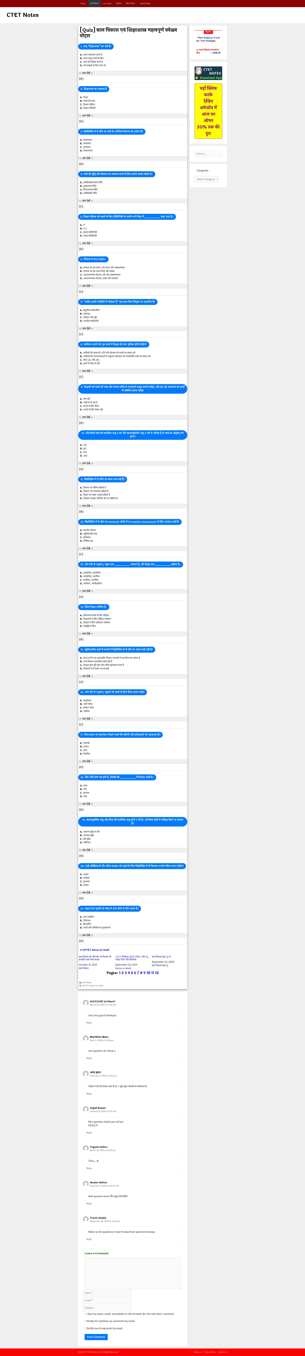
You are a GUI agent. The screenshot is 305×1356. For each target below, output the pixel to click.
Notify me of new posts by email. (105, 1328)
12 (157, 973)
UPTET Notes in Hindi (96, 950)
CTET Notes (23, 15)
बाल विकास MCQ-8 (161, 956)
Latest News (145, 3)
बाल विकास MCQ (160, 965)
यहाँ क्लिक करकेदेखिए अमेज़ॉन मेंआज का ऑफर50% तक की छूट (208, 111)
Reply (89, 1022)
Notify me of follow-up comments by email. (111, 1321)
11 (152, 973)
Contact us (222, 1352)
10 (148, 973)
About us (197, 1352)
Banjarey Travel (211, 37)
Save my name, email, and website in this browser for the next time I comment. (131, 1314)
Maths (118, 3)
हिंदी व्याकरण (130, 3)
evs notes (107, 3)
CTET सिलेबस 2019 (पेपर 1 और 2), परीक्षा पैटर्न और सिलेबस (132, 958)
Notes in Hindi (123, 968)
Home (83, 3)
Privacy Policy (210, 1352)
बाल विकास (94, 3)
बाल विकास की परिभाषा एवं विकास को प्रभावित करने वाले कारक (95, 958)
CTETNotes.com (93, 1352)
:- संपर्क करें (215, 53)
